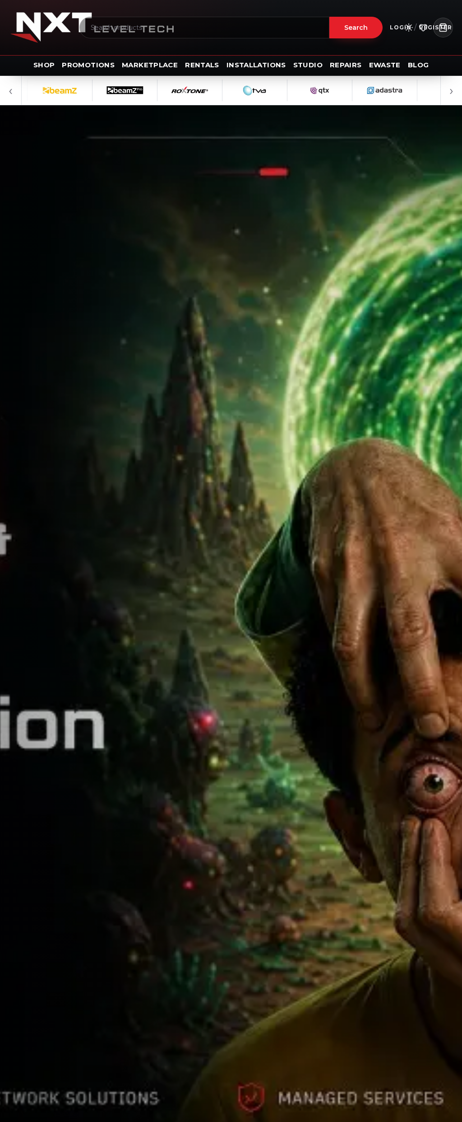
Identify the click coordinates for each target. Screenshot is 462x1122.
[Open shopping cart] (443, 27)
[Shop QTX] (282, 90)
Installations (256, 65)
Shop (44, 65)
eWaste (385, 65)
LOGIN (400, 27)
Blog (418, 65)
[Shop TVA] (217, 90)
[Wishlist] (423, 27)
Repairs (346, 65)
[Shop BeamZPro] (87, 90)
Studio (308, 65)
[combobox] (204, 27)
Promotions (88, 65)
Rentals (202, 65)
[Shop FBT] (412, 90)
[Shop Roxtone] (152, 90)
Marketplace (150, 65)
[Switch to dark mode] (408, 27)
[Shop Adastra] (347, 90)
